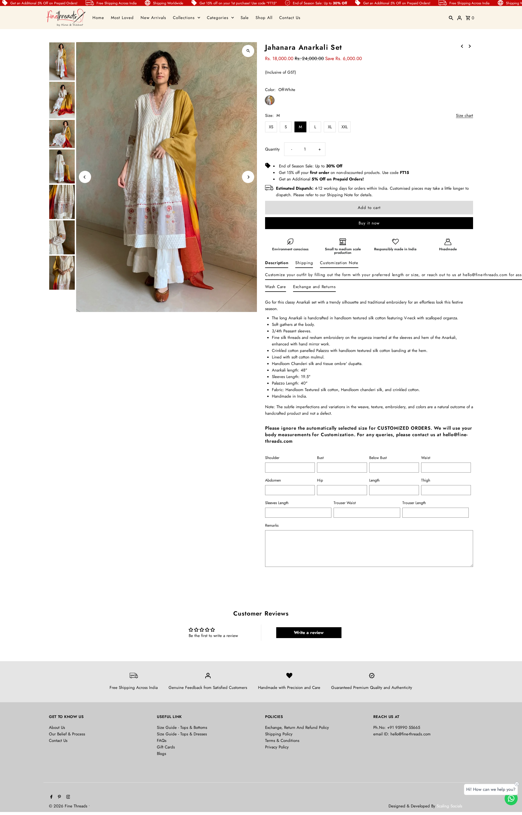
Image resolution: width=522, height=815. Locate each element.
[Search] (451, 18)
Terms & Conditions (282, 741)
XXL (344, 127)
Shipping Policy (279, 734)
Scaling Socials (450, 806)
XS (271, 127)
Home (98, 18)
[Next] (248, 177)
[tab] (276, 264)
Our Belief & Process (67, 734)
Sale (245, 18)
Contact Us (289, 18)
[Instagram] (67, 797)
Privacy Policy (277, 747)
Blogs (161, 754)
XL (330, 127)
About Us (57, 727)
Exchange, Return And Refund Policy (297, 727)
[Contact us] (511, 798)
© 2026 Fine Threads (69, 806)
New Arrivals (153, 18)
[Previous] (85, 177)
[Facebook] (50, 797)
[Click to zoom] (248, 51)
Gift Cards (166, 747)
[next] (470, 46)
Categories (217, 18)
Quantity (272, 149)
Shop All (264, 18)
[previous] (462, 46)
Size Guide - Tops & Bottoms (182, 727)
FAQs (161, 741)
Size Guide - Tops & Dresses (182, 734)
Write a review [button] (309, 632)
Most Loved (122, 18)
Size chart (464, 116)
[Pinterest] (59, 797)
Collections (184, 18)
